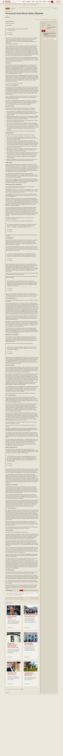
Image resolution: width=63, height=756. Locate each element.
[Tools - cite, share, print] (54, 2)
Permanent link (45, 19)
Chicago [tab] (36, 590)
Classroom (44, 1)
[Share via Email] (10, 34)
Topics (23, 1)
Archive (40, 1)
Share (50, 19)
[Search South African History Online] (52, 2)
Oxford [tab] (29, 590)
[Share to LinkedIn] (9, 34)
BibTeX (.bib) (11, 597)
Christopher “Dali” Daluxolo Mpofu (12, 673)
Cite (39, 19)
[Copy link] (11, 34)
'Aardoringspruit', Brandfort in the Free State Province (30, 674)
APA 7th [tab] (21, 590)
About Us (49, 1)
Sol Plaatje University (30, 616)
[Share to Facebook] (7, 34)
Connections (54, 19)
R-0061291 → (8, 692)
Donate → (22, 689)
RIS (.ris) (16, 597)
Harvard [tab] (25, 590)
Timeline (33, 1)
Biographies (28, 1)
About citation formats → (34, 597)
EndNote (21, 597)
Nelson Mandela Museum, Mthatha (29, 644)
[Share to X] (8, 34)
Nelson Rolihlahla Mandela (12, 617)
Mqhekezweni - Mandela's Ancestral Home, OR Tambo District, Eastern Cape (13, 645)
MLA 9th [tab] (32, 590)
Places (37, 1)
